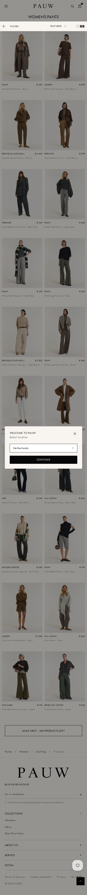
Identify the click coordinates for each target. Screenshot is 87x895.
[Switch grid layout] (77, 26)
